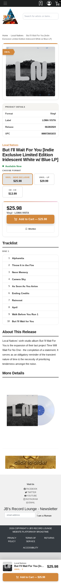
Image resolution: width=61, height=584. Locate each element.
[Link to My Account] (49, 4)
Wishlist (32, 229)
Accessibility (30, 548)
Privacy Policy (11, 540)
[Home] (10, 16)
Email (31, 502)
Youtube (31, 496)
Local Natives (17, 35)
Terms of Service (30, 540)
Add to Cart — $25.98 (33, 219)
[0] (58, 4)
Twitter (31, 492)
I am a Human (44, 515)
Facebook (31, 489)
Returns (49, 538)
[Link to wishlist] (40, 4)
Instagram (31, 499)
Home (5, 35)
